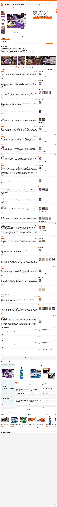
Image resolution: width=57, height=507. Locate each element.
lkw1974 (3, 182)
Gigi (2, 252)
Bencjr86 (3, 96)
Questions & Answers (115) (42, 13)
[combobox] (26, 4)
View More (28, 409)
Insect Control (4, 7)
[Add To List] (14, 365)
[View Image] (5, 60)
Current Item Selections (37, 67)
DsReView (3, 212)
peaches (3, 174)
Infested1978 (3, 301)
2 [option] (25, 357)
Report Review (54, 78)
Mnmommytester (4, 113)
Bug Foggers (13, 7)
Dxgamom (3, 86)
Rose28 (3, 132)
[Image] (40, 74)
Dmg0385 (3, 193)
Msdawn (3, 202)
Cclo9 (2, 160)
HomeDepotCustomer (4, 353)
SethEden (3, 313)
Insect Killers (9, 7)
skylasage (3, 152)
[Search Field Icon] (39, 4)
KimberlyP (3, 242)
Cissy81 (3, 105)
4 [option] (28, 357)
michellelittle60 (3, 264)
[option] (22, 357)
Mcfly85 (3, 76)
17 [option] (33, 357)
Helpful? (2, 78)
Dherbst (3, 142)
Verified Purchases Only (30, 67)
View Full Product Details (42, 18)
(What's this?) (50, 329)
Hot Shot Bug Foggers (19, 7)
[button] (28, 432)
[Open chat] (56, 11)
